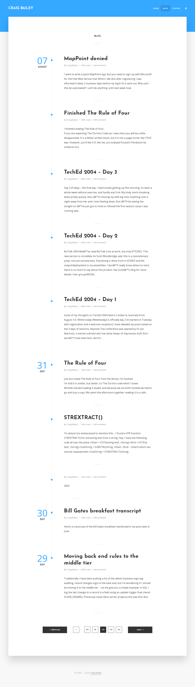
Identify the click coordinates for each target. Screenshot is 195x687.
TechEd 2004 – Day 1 (90, 299)
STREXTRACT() (83, 418)
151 (95, 630)
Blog (165, 8)
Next (139, 630)
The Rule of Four (85, 363)
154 (119, 630)
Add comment (99, 65)
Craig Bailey (20, 8)
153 (111, 630)
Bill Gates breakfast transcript (102, 511)
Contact (176, 8)
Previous (55, 630)
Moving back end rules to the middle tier (101, 560)
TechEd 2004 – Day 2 (90, 236)
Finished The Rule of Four (97, 113)
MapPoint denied (86, 58)
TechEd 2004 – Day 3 (90, 172)
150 (87, 630)
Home (156, 8)
